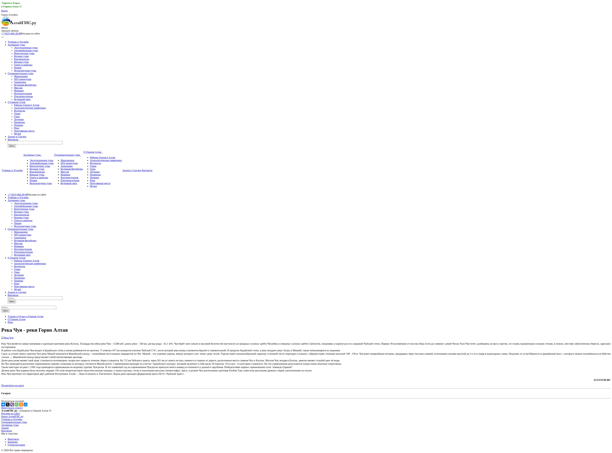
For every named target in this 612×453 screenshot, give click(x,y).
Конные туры (21, 62)
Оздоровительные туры (20, 73)
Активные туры (16, 44)
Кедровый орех (22, 99)
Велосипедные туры (25, 70)
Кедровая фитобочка (25, 85)
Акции (5, 428)
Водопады (19, 110)
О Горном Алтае (17, 102)
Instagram (13, 442)
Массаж (18, 87)
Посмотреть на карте (12, 385)
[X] (8, 404)
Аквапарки (20, 82)
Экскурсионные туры (26, 47)
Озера (17, 113)
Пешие (18, 67)
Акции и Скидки (17, 136)
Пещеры (18, 125)
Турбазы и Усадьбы (18, 42)
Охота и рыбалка (23, 64)
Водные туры (21, 56)
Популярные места (24, 130)
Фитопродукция (23, 93)
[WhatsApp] (16, 404)
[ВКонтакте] (3, 404)
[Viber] (12, 404)
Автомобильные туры (26, 50)
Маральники (21, 76)
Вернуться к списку (12, 407)
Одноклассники (16, 444)
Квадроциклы (21, 59)
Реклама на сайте (10, 413)
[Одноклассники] (21, 404)
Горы (17, 116)
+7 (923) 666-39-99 (11, 33)
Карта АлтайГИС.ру (12, 416)
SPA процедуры (22, 79)
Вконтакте (13, 439)
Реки (16, 128)
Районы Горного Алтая (26, 105)
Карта (4, 10)
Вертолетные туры (24, 53)
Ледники (19, 119)
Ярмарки (19, 90)
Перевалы (19, 122)
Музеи (17, 133)
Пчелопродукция (23, 96)
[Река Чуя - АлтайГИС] (7, 337)
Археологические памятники (30, 108)
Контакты (13, 139)
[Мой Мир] (25, 404)
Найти (12, 146)
